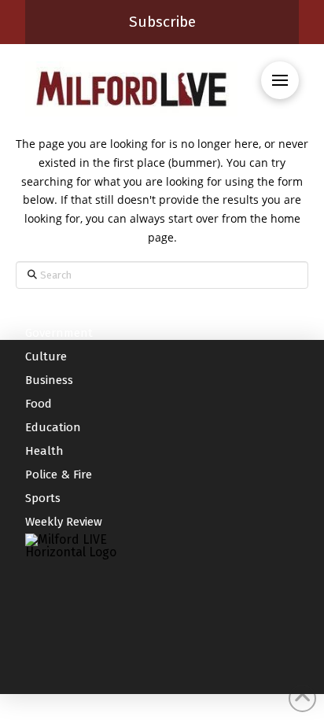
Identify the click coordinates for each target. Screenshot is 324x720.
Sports (43, 498)
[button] (280, 80)
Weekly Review (63, 522)
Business (49, 380)
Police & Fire (58, 474)
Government (59, 333)
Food (38, 404)
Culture (46, 356)
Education (53, 427)
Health (44, 451)
